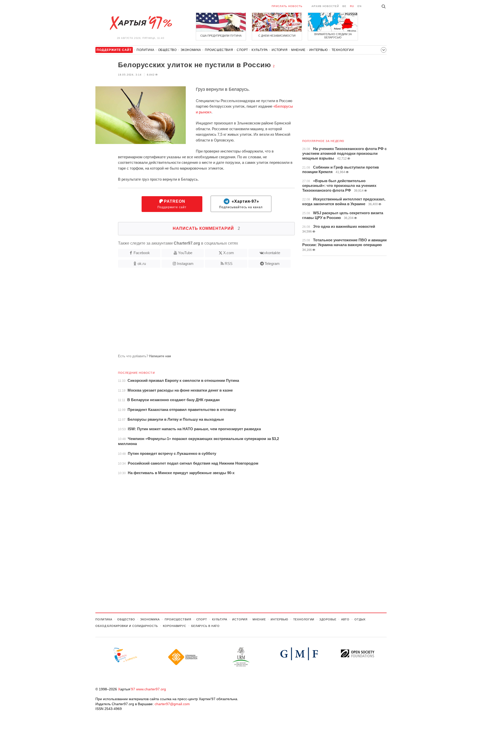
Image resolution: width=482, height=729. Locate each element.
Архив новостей (325, 6)
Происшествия (219, 50)
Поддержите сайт (172, 204)
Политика (145, 50)
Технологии (343, 50)
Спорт (242, 50)
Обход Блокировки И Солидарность (126, 625)
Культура (260, 50)
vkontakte (272, 253)
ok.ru (142, 263)
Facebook (142, 253)
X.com (228, 253)
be (344, 6)
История (279, 50)
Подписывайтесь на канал (241, 204)
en (359, 6)
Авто (345, 619)
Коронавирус (174, 625)
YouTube (185, 253)
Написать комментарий (206, 228)
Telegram (272, 263)
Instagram (185, 263)
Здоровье (327, 619)
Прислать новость (287, 6)
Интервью (318, 50)
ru (352, 6)
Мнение (298, 50)
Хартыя (140, 23)
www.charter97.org (151, 689)
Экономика (190, 50)
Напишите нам (160, 356)
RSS (228, 263)
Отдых (360, 619)
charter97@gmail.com (172, 704)
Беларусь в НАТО (205, 625)
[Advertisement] (195, 313)
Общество (167, 50)
